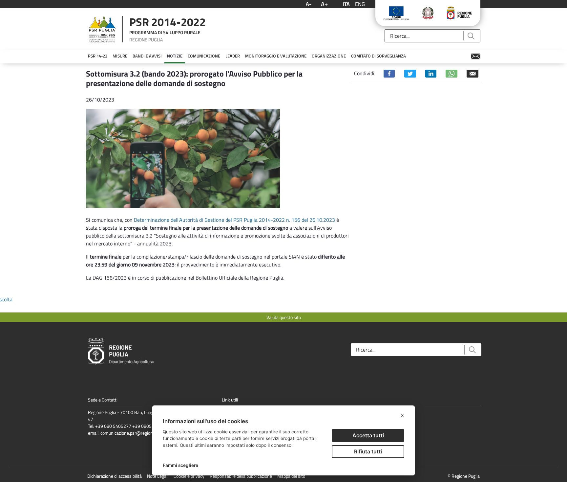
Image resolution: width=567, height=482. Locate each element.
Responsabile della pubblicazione (241, 475)
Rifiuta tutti (368, 451)
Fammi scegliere (180, 465)
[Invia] (470, 36)
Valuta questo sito (283, 317)
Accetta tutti (368, 435)
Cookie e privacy (189, 475)
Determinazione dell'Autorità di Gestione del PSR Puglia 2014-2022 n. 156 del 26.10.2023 (234, 220)
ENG (360, 4)
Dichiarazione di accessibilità (114, 475)
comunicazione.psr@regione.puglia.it (135, 432)
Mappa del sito (291, 475)
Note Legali (157, 475)
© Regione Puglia (464, 475)
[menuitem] (97, 56)
